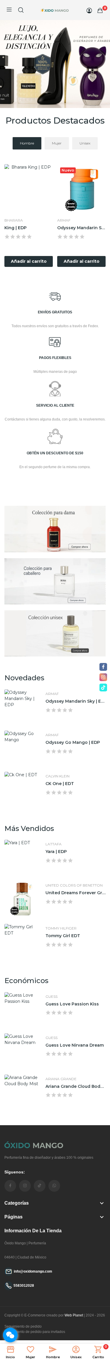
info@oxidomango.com (33, 1271)
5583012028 (23, 1285)
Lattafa (53, 844)
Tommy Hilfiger (61, 928)
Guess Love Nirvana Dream (74, 1045)
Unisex (84, 143)
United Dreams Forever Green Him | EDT (75, 892)
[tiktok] (39, 1186)
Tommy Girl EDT (62, 935)
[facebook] (10, 1186)
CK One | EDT (59, 783)
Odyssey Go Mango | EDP (72, 742)
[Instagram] (103, 677)
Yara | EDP (56, 851)
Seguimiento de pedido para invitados (34, 1332)
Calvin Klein (57, 776)
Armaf (63, 220)
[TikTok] (103, 687)
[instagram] (25, 1186)
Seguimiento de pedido (23, 1326)
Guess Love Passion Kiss (72, 1004)
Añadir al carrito (29, 261)
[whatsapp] (54, 1186)
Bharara (13, 220)
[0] (100, 10)
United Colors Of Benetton (74, 885)
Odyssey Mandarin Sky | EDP (81, 227)
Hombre (27, 143)
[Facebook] (103, 667)
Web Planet (74, 1315)
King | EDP (15, 227)
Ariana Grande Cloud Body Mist (75, 1086)
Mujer (57, 143)
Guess (51, 996)
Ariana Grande (61, 1079)
